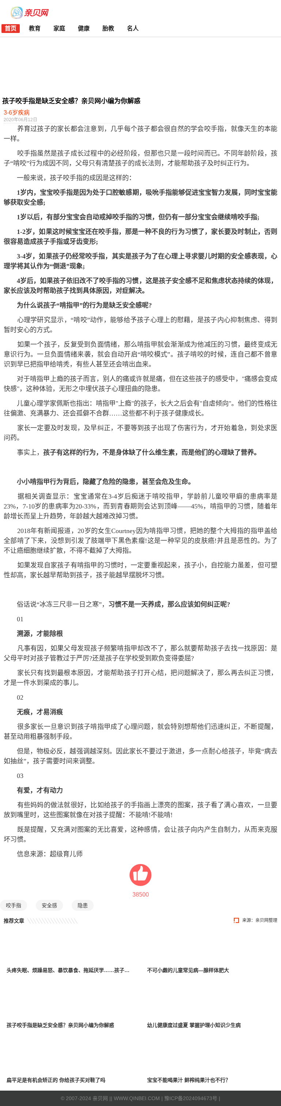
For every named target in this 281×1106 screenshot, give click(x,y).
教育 (35, 28)
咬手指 (13, 905)
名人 (133, 28)
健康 (84, 28)
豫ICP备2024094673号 (190, 1098)
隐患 (83, 905)
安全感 (49, 905)
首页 (10, 28)
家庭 (59, 28)
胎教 (108, 28)
